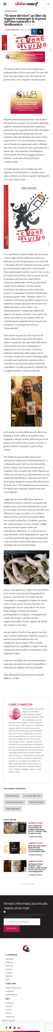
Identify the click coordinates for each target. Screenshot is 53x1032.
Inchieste (9, 962)
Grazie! (8, 1010)
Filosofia (9, 1006)
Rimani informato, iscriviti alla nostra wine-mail (25, 906)
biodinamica (12, 796)
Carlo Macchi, (12, 30)
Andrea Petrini (36, 836)
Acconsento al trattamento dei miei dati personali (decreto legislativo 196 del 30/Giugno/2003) (25, 916)
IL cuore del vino (32, 796)
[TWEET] (40, 32)
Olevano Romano (14, 802)
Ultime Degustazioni (13, 988)
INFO (8, 999)
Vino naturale (12, 809)
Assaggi (9, 972)
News (8, 979)
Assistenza (10, 1016)
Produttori (10, 991)
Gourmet (9, 969)
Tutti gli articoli (25, 884)
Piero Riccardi (36, 802)
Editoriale (9, 959)
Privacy (8, 1013)
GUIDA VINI (11, 984)
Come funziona (11, 994)
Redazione (10, 1003)
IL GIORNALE (11, 955)
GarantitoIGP (10, 11)
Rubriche (9, 976)
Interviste (9, 966)
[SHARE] (34, 32)
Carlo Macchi (20, 704)
